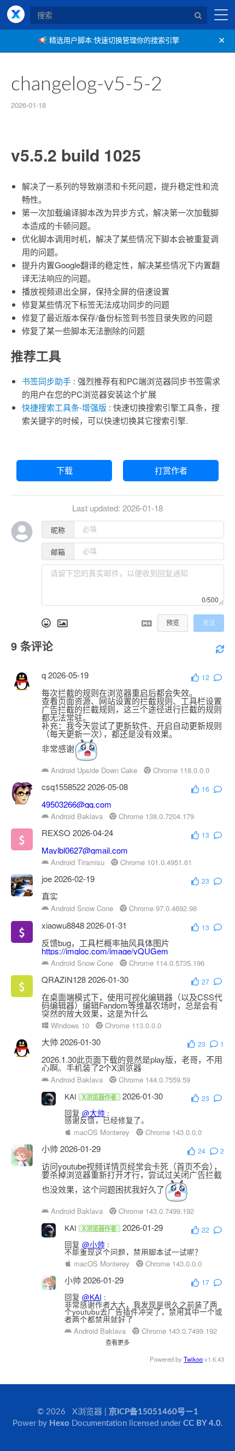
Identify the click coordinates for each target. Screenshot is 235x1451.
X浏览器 (16, 14)
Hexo (59, 1423)
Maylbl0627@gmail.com (85, 850)
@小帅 (93, 1244)
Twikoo (193, 1359)
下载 (64, 470)
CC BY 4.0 (202, 1423)
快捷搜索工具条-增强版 (64, 407)
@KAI (92, 1297)
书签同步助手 (46, 381)
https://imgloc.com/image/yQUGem (105, 951)
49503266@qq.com (76, 804)
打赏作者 (171, 470)
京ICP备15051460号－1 (153, 1412)
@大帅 (93, 1113)
